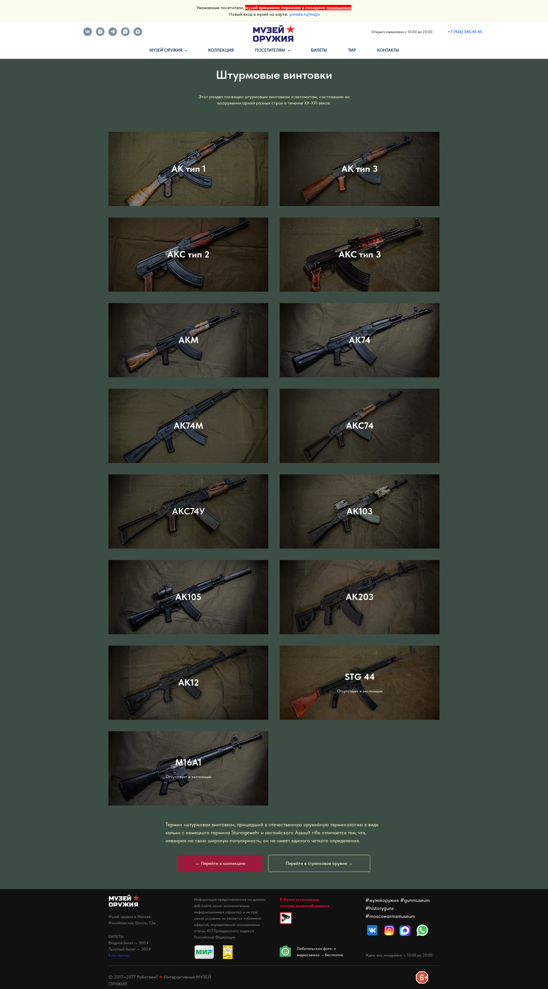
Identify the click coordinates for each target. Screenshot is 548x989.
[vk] (87, 34)
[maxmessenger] (138, 34)
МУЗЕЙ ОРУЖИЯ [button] (166, 50)
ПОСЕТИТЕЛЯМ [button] (270, 50)
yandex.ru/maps (304, 14)
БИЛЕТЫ (319, 50)
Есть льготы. (119, 955)
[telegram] (112, 34)
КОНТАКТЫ (388, 50)
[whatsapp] (125, 34)
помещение (339, 7)
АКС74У (188, 511)
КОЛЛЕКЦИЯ (221, 50)
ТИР (352, 50)
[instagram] (100, 34)
